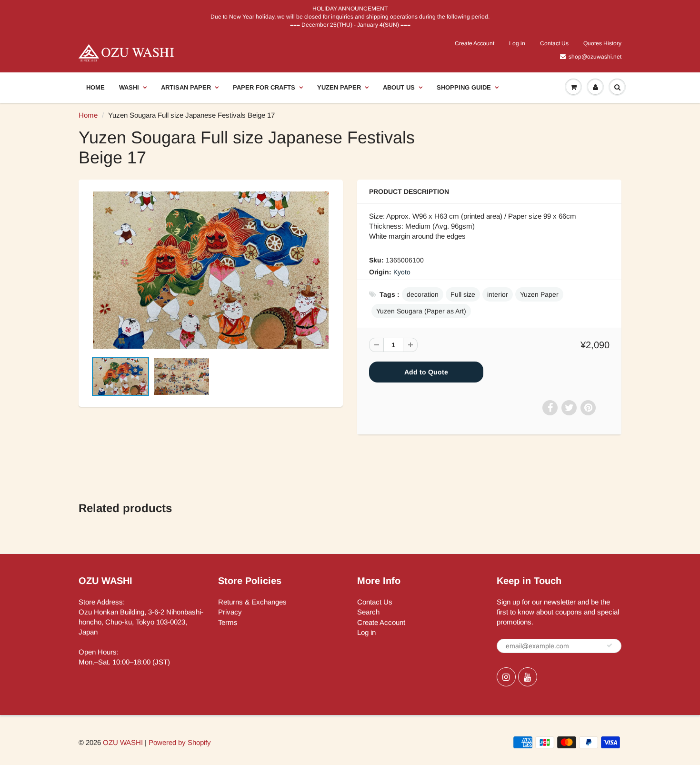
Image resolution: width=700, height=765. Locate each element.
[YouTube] (527, 676)
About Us (399, 87)
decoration (423, 294)
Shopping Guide (464, 87)
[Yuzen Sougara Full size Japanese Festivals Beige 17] (211, 270)
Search (368, 612)
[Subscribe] (609, 645)
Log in (517, 43)
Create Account (474, 43)
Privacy (230, 612)
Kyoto (401, 272)
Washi (129, 87)
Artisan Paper (186, 87)
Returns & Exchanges (252, 602)
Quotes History (602, 43)
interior (497, 294)
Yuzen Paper (339, 87)
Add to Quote (426, 372)
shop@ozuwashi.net (595, 56)
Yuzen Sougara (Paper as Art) (421, 311)
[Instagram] (506, 676)
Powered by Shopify (180, 742)
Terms (228, 622)
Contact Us (554, 43)
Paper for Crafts (264, 87)
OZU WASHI (123, 742)
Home (95, 87)
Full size (462, 294)
